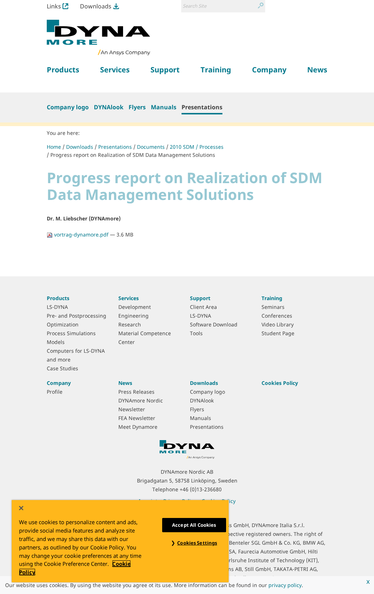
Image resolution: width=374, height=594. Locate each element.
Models (56, 341)
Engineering (133, 315)
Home (54, 146)
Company (59, 382)
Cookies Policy (280, 382)
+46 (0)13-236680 (201, 489)
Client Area (203, 306)
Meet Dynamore (137, 426)
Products (58, 298)
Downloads (95, 6)
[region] (120, 541)
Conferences (277, 315)
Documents (151, 146)
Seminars (273, 306)
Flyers (137, 107)
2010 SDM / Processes (197, 146)
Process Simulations (71, 333)
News (125, 382)
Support (200, 298)
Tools (196, 333)
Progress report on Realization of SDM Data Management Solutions (132, 154)
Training (272, 298)
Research (129, 324)
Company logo (68, 107)
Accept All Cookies (194, 525)
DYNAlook (108, 107)
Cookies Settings (197, 543)
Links (54, 6)
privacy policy (285, 585)
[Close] (21, 508)
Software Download (213, 324)
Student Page (278, 333)
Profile (54, 391)
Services (128, 298)
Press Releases (136, 391)
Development (134, 306)
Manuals (163, 107)
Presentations (202, 107)
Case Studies (62, 368)
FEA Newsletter (136, 418)
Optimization (63, 324)
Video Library (278, 324)
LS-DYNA (57, 306)
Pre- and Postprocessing (76, 315)
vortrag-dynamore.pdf (81, 234)
